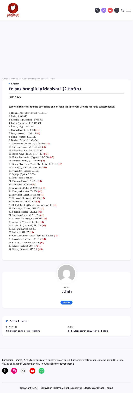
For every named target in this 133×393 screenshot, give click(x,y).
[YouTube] (32, 371)
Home (5, 79)
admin (66, 291)
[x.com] (97, 10)
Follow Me (66, 303)
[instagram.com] (103, 10)
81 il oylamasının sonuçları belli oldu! (88, 331)
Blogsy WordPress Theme (98, 387)
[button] (122, 10)
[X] (5, 371)
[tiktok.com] (116, 10)
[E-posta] (23, 371)
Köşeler (14, 79)
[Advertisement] (66, 45)
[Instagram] (14, 371)
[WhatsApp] (41, 371)
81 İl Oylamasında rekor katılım (23, 331)
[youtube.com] (110, 10)
